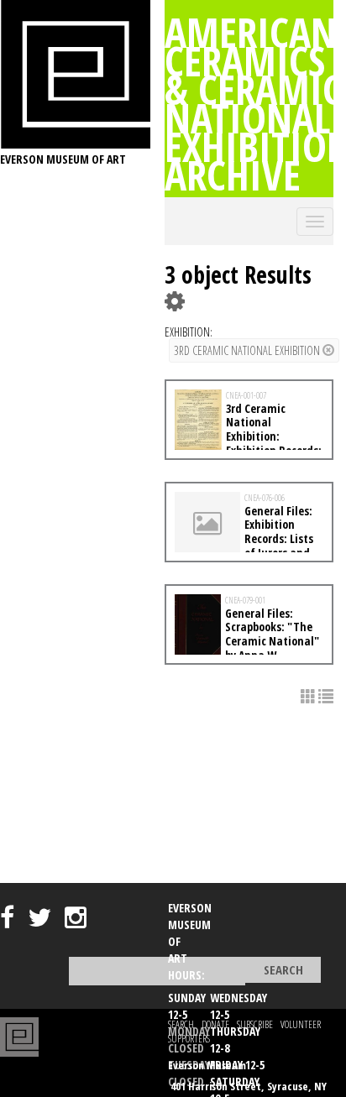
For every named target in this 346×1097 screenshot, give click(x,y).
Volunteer (300, 1024)
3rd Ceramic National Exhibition (248, 350)
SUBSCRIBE (255, 1024)
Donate (215, 1024)
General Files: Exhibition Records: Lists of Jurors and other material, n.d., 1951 (244, 539)
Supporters (189, 1039)
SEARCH (181, 1024)
